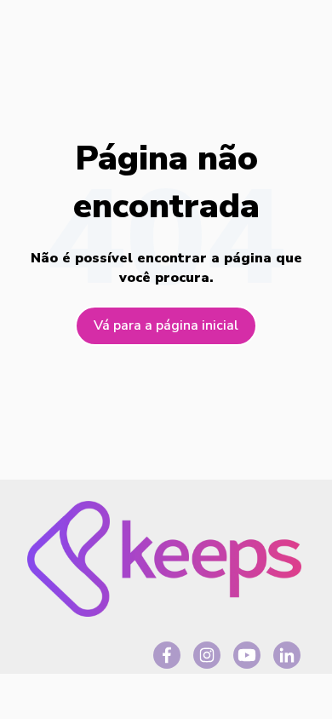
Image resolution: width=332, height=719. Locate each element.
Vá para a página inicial (166, 325)
